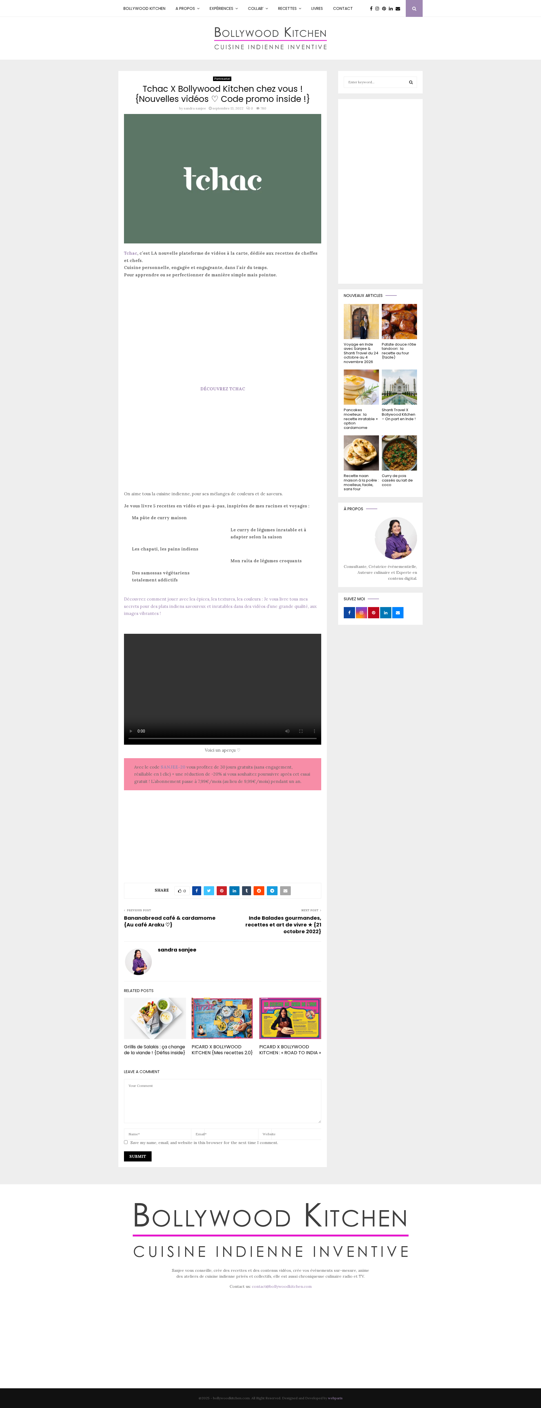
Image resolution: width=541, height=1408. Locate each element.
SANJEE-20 (173, 767)
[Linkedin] (392, 8)
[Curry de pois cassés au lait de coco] (399, 453)
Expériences (221, 8)
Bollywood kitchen (144, 8)
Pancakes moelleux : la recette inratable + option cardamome (361, 418)
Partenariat (222, 78)
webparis (335, 1398)
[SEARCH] (411, 82)
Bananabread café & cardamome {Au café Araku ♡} (170, 921)
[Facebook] (372, 8)
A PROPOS (185, 8)
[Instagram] (378, 8)
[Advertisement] (222, 322)
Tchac (130, 253)
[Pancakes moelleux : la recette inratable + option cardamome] (361, 387)
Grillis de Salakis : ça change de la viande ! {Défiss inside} (154, 1050)
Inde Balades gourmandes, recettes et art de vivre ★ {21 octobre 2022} (283, 924)
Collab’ (255, 8)
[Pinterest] (385, 8)
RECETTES (287, 8)
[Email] (399, 8)
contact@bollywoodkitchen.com (282, 1286)
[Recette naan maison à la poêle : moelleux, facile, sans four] (361, 453)
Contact (343, 8)
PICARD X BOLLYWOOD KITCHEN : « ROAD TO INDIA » (290, 1050)
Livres (317, 8)
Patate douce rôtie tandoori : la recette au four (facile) (399, 351)
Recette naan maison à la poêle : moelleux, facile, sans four (361, 482)
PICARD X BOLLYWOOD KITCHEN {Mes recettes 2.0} (222, 1050)
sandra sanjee (195, 108)
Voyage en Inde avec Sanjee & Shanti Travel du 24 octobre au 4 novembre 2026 (361, 353)
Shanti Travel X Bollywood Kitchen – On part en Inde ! (399, 414)
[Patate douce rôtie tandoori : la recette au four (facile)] (399, 321)
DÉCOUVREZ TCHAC (222, 388)
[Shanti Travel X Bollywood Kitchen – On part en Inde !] (399, 387)
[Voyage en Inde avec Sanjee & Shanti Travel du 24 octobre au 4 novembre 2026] (361, 321)
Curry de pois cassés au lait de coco (397, 480)
